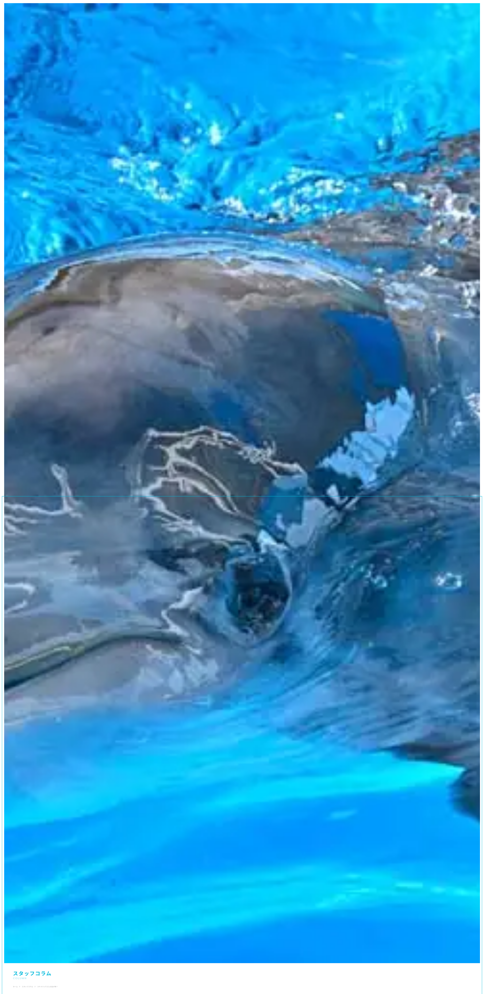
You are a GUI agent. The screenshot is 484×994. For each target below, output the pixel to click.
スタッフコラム (27, 986)
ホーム (15, 986)
